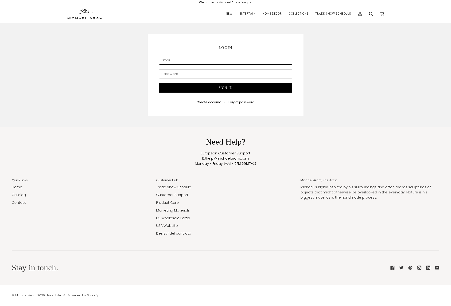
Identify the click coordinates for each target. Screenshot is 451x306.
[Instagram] (419, 268)
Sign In (225, 88)
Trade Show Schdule (173, 187)
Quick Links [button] (20, 180)
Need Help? (56, 295)
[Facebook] (392, 268)
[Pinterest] (410, 268)
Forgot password (241, 102)
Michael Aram (25, 295)
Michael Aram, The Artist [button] (318, 180)
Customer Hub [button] (167, 180)
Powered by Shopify (83, 295)
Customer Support (172, 194)
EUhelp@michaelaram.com (225, 158)
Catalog (19, 194)
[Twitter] (401, 268)
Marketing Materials (173, 210)
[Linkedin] (428, 268)
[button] (229, 14)
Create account (209, 102)
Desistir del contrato (173, 233)
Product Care (167, 202)
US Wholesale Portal (173, 218)
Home (17, 187)
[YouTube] (437, 268)
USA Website (167, 225)
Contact (19, 202)
